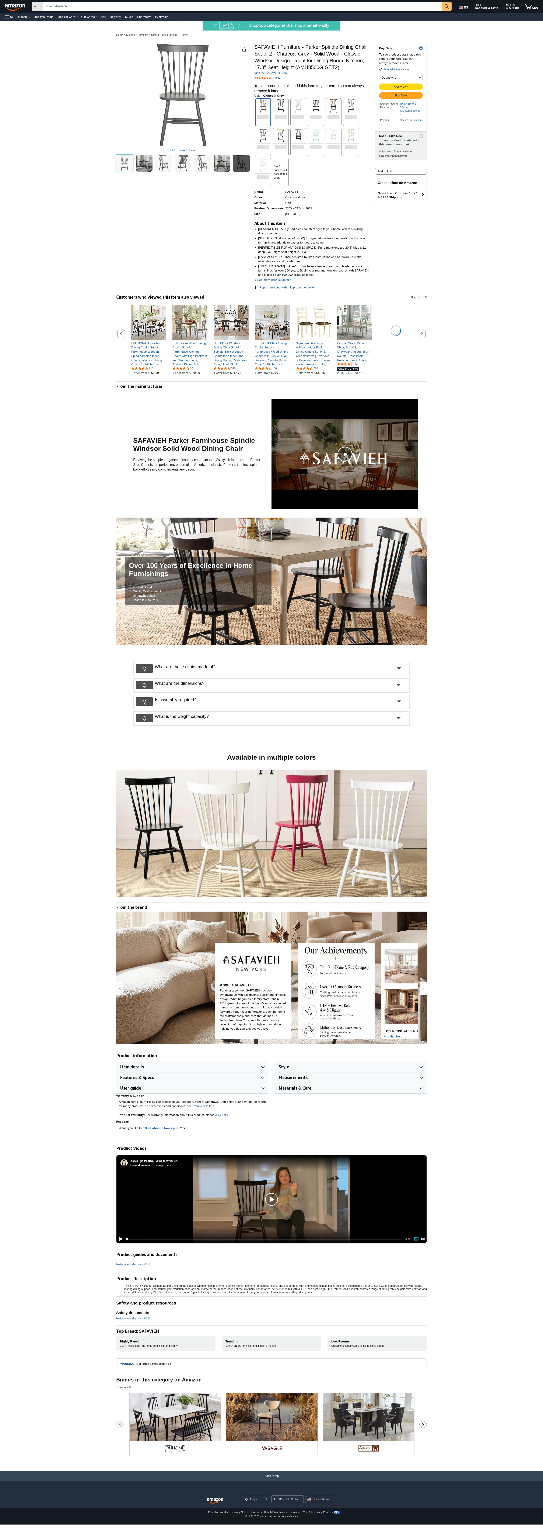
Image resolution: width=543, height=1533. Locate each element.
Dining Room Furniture (164, 34)
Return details (202, 1106)
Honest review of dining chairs (150, 1165)
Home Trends (408, 104)
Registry (115, 16)
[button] (9, 17)
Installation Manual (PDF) (133, 1264)
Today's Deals (44, 16)
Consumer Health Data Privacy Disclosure (275, 1512)
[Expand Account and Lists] (500, 8)
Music (129, 16)
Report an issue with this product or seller (287, 287)
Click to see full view (182, 150)
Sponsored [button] (122, 1387)
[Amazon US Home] (215, 1501)
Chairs (184, 34)
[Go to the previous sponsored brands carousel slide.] (119, 1424)
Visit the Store (393, 1036)
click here (221, 1115)
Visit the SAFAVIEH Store (271, 73)
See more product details (274, 279)
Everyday (161, 16)
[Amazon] (15, 6)
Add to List (385, 171)
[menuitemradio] (416, 1238)
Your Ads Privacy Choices (318, 1512)
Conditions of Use (218, 1512)
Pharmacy (144, 16)
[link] (148, 353)
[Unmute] (423, 1238)
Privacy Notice (240, 1512)
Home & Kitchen (125, 34)
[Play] (119, 1239)
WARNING (127, 1363)
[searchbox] (242, 6)
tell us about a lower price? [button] (163, 1128)
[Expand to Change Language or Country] (266, 1499)
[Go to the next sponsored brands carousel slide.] (423, 1424)
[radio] (124, 163)
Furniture (143, 34)
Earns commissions (167, 1160)
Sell (103, 16)
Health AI (24, 16)
